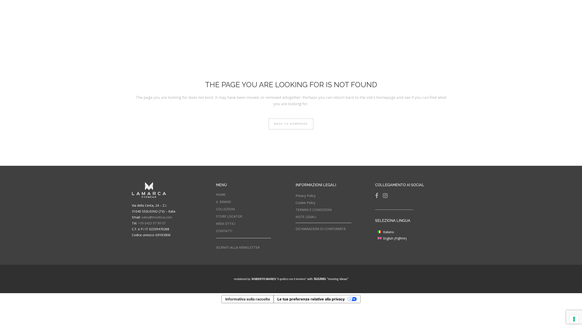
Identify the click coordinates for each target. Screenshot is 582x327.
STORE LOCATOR (229, 216)
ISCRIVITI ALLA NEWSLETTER (238, 247)
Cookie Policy (305, 203)
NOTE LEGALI (306, 217)
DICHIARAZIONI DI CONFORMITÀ (321, 229)
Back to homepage (291, 123)
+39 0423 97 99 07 (152, 223)
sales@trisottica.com (156, 217)
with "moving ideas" (327, 279)
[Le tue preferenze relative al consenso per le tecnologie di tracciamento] (574, 319)
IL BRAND (223, 201)
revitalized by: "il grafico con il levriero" (270, 279)
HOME (221, 194)
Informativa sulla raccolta (247, 299)
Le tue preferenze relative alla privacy (311, 299)
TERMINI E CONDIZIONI (314, 210)
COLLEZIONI (225, 209)
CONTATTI (224, 231)
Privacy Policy (306, 195)
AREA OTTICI (225, 223)
